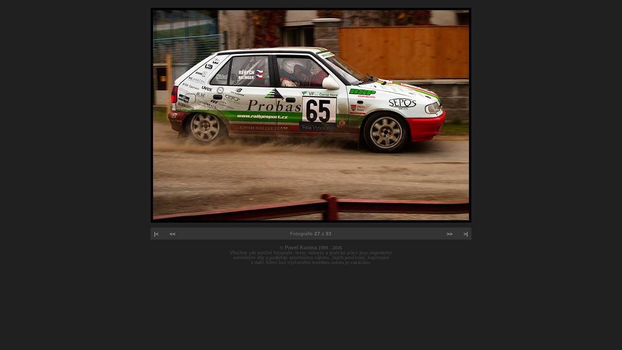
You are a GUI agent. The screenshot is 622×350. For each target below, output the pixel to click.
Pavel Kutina (301, 247)
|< (156, 234)
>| (466, 234)
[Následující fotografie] (311, 221)
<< (172, 234)
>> (449, 234)
